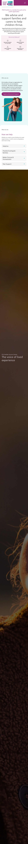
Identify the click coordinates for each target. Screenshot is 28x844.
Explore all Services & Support (11, 94)
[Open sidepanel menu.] (24, 2)
